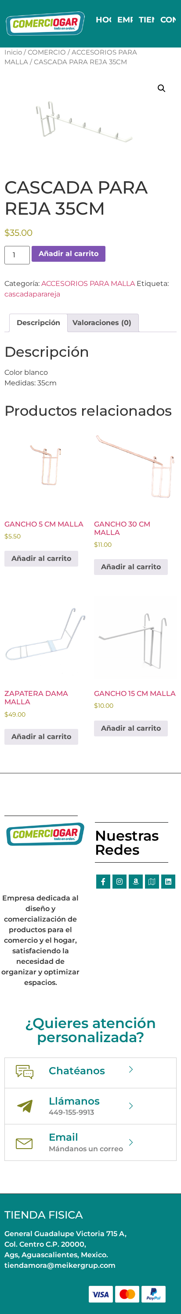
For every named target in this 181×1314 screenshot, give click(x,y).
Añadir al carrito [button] (41, 558)
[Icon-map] (152, 882)
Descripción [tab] (38, 322)
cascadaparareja (32, 294)
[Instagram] (119, 882)
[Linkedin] (168, 882)
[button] (162, 88)
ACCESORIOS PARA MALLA (88, 283)
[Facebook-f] (103, 882)
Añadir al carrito (68, 253)
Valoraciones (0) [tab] (101, 322)
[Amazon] (136, 882)
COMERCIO (47, 52)
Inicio (13, 52)
